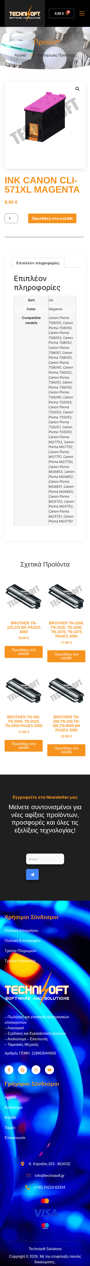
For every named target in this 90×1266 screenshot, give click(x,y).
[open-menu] (81, 14)
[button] (77, 89)
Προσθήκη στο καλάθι (52, 218)
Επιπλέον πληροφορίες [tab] (38, 263)
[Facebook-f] (9, 1069)
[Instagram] (36, 1069)
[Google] (22, 1069)
